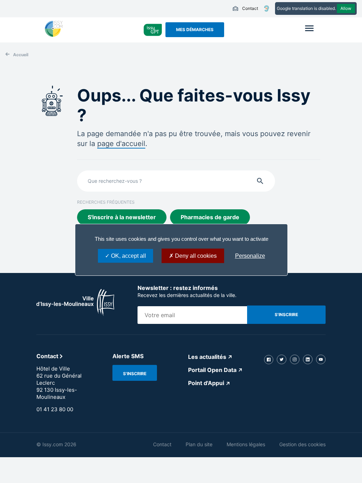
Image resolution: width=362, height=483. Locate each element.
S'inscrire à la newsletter (122, 217)
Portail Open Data (212, 369)
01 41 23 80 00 (54, 409)
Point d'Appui (206, 382)
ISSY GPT (153, 29)
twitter (281, 360)
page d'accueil (121, 143)
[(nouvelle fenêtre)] (54, 34)
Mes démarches (195, 29)
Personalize (250, 256)
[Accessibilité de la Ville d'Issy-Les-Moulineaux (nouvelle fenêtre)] (266, 8)
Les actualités (207, 356)
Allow (345, 8)
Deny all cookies (195, 256)
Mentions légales (246, 444)
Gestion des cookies (302, 444)
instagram (294, 360)
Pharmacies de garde (210, 217)
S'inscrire (134, 373)
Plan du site (199, 444)
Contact (245, 8)
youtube (321, 360)
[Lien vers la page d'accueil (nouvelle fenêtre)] (75, 314)
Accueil (20, 54)
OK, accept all (128, 256)
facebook (269, 360)
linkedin (308, 360)
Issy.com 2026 (59, 444)
